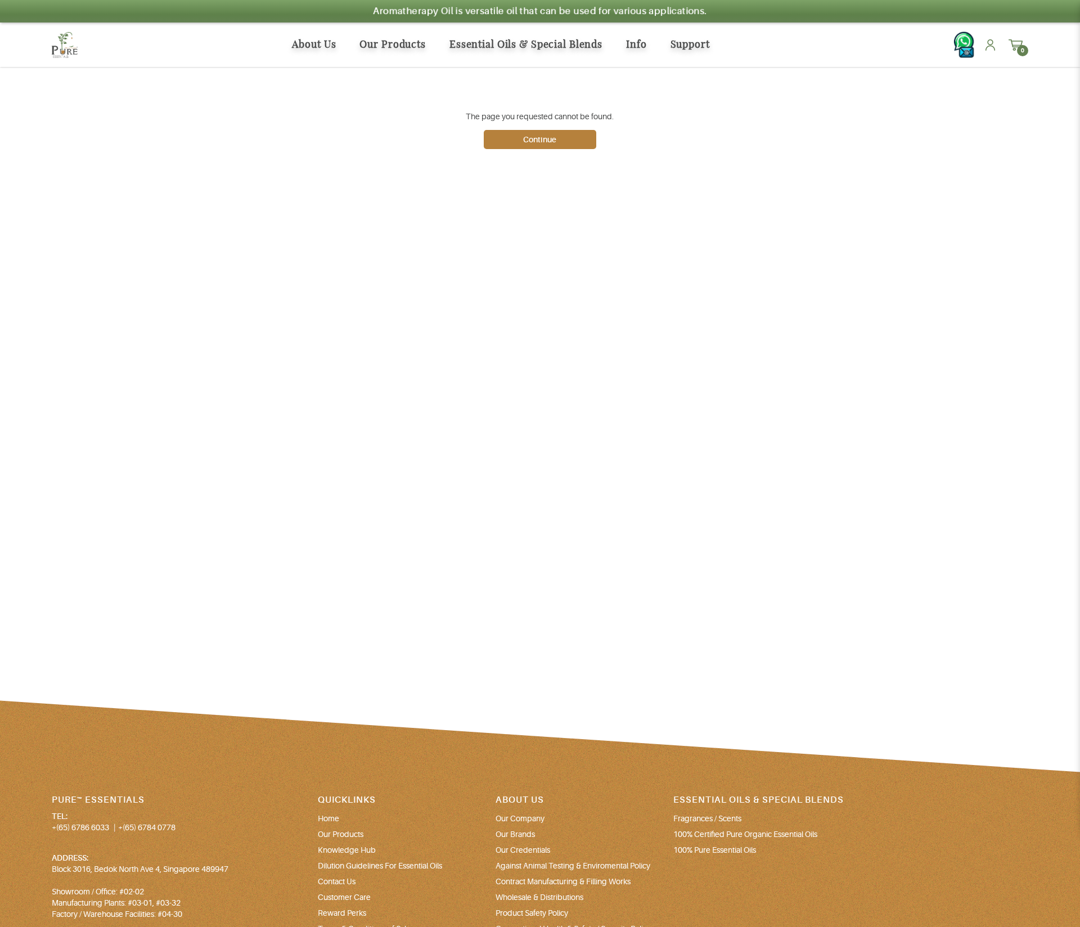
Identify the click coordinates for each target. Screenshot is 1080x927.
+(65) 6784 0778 (147, 827)
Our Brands (515, 834)
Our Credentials (523, 849)
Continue (539, 139)
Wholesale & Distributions (539, 897)
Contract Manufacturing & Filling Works (563, 881)
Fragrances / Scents (707, 818)
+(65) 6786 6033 (80, 827)
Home (328, 818)
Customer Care (344, 897)
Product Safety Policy (532, 912)
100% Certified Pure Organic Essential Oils (745, 834)
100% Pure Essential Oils (714, 849)
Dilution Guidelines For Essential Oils (380, 865)
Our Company (520, 818)
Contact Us (337, 881)
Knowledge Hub (347, 849)
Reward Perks (342, 912)
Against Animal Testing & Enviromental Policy (573, 865)
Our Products (340, 834)
